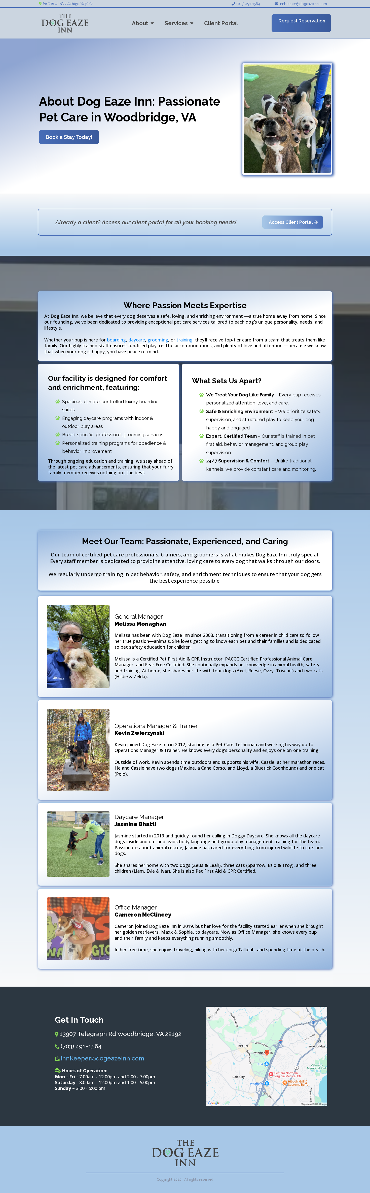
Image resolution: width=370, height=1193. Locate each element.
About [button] (141, 23)
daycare (136, 340)
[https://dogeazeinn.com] (65, 23)
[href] (266, 1056)
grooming (157, 340)
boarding (116, 340)
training (184, 340)
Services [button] (177, 23)
